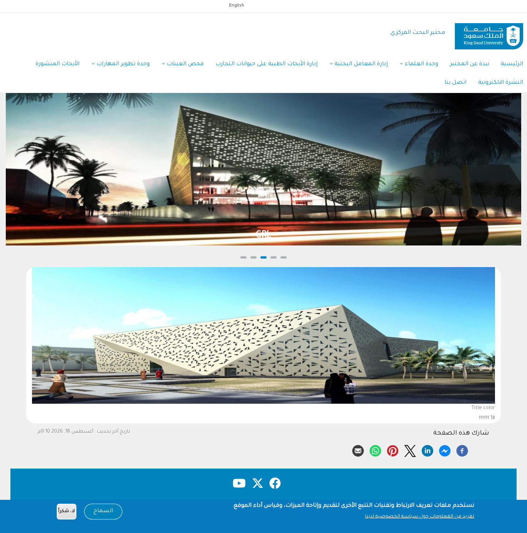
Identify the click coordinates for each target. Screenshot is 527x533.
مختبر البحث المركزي (417, 33)
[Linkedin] (427, 449)
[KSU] (489, 33)
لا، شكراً (66, 511)
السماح (103, 511)
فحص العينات (184, 64)
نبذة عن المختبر (469, 64)
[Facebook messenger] (445, 449)
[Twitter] (410, 449)
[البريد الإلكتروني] (358, 449)
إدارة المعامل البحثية (360, 64)
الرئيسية (512, 64)
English (236, 5)
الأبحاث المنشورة (57, 64)
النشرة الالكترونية (500, 83)
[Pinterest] (393, 449)
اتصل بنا (455, 83)
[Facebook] (462, 449)
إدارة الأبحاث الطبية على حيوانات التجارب (266, 64)
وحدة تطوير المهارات (122, 64)
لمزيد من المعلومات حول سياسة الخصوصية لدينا (419, 516)
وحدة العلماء (420, 64)
